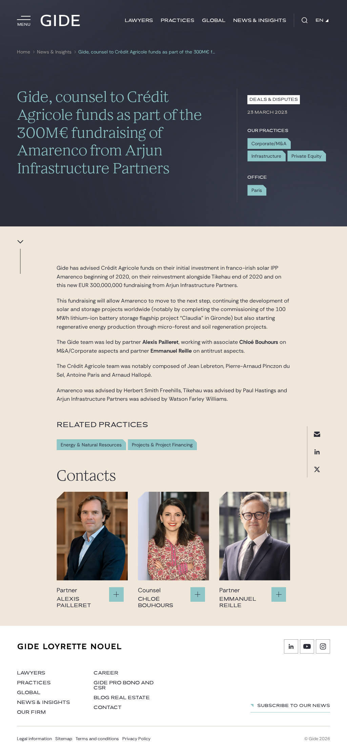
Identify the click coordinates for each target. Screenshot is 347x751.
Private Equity (306, 156)
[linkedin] (317, 452)
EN (319, 20)
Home (23, 51)
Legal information (34, 739)
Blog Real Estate (122, 697)
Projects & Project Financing (162, 445)
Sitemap (63, 739)
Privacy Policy (136, 739)
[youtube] (307, 646)
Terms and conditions (97, 739)
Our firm (31, 712)
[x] (317, 469)
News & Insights (259, 20)
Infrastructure (266, 156)
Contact (108, 707)
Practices (177, 20)
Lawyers (139, 20)
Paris (256, 190)
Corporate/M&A (268, 143)
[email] (317, 434)
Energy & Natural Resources (91, 445)
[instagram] (323, 646)
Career (106, 673)
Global (213, 20)
